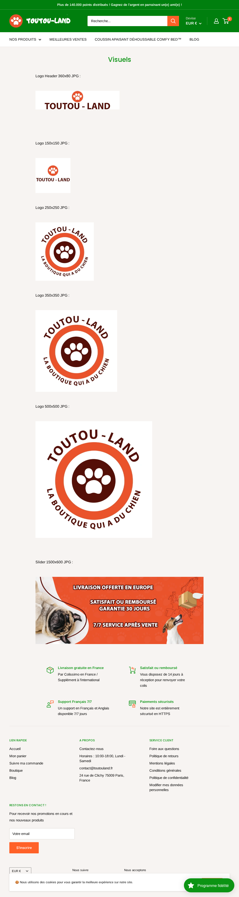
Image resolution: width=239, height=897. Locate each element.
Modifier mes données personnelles (166, 787)
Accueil (15, 749)
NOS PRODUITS (22, 39)
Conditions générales (165, 770)
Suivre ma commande (26, 763)
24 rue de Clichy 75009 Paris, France (101, 777)
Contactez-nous (91, 749)
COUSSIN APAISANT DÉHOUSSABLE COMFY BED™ (138, 39)
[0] (226, 21)
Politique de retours (164, 756)
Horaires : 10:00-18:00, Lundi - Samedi (102, 758)
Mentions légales (162, 763)
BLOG (194, 39)
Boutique (16, 770)
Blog (12, 778)
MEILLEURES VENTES (68, 39)
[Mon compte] (216, 21)
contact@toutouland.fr (96, 768)
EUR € (16, 871)
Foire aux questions (164, 749)
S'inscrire (24, 848)
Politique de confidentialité (168, 778)
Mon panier (17, 756)
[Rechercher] (173, 21)
